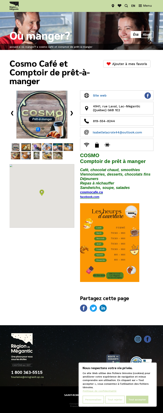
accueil (14, 46)
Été (136, 34)
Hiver (147, 34)
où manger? (28, 46)
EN (133, 5)
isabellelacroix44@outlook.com (117, 132)
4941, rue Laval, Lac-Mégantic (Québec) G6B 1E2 (116, 108)
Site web (99, 95)
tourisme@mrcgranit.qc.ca (27, 376)
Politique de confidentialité (100, 390)
